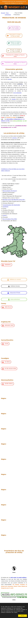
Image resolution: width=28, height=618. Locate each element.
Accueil (3, 13)
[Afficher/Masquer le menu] (26, 7)
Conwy (4, 215)
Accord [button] (22, 615)
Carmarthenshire (7, 205)
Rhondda (5, 199)
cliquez (14, 572)
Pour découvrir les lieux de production (10, 142)
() (14, 190)
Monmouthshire (7, 190)
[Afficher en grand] (14, 241)
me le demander (17, 92)
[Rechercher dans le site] (1, 7)
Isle (4, 219)
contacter (14, 137)
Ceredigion (5, 206)
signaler (10, 79)
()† (16, 199)
